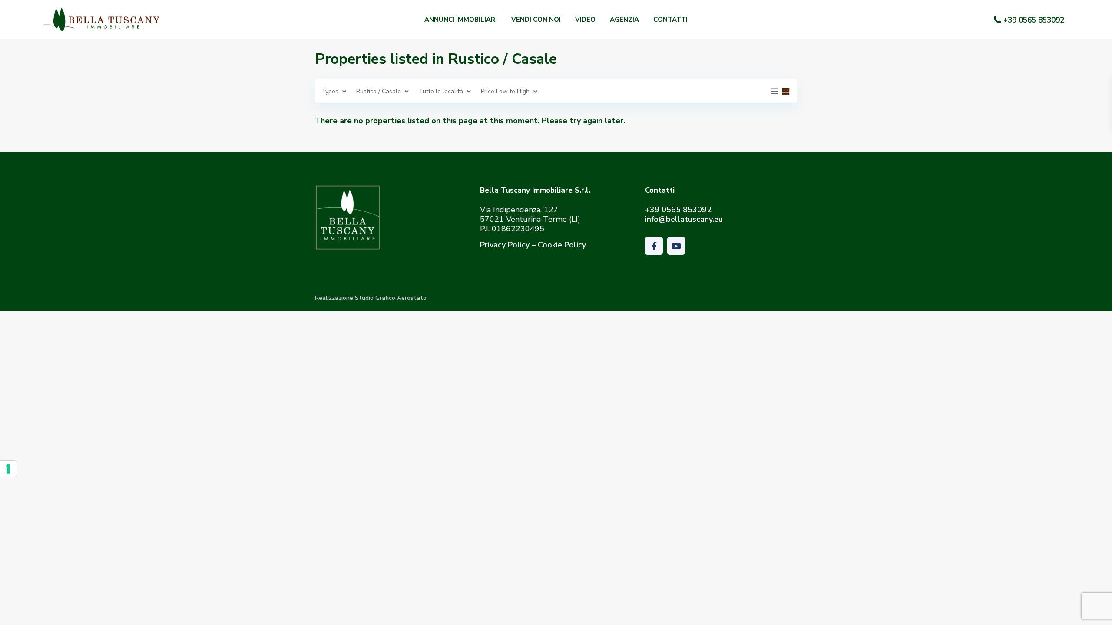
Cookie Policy (562, 245)
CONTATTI (670, 19)
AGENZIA (624, 19)
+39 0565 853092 (1033, 20)
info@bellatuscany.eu (684, 219)
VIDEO (585, 19)
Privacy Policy (505, 245)
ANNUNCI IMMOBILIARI (460, 19)
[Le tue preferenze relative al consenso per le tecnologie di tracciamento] (8, 469)
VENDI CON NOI (536, 19)
